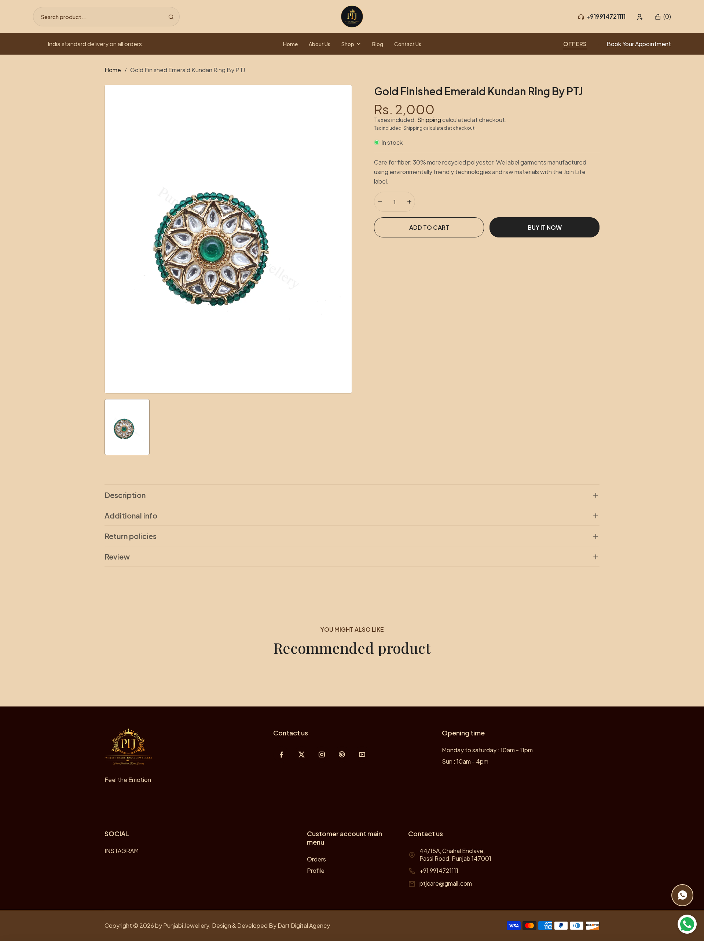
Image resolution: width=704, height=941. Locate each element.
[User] (640, 16)
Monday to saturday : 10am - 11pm (487, 750)
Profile (315, 870)
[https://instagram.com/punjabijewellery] (322, 754)
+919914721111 (606, 16)
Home (112, 70)
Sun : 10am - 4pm (465, 761)
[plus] (409, 201)
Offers (575, 44)
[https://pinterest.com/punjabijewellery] (342, 754)
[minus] (379, 201)
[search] (171, 17)
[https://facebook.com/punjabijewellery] (281, 754)
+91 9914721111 (438, 870)
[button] (662, 16)
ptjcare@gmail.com (445, 883)
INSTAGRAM (121, 851)
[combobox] (106, 16)
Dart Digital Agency (304, 925)
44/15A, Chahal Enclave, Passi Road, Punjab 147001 (455, 854)
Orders (316, 859)
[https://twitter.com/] (301, 754)
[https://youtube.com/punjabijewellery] (362, 754)
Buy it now (545, 227)
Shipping (429, 119)
